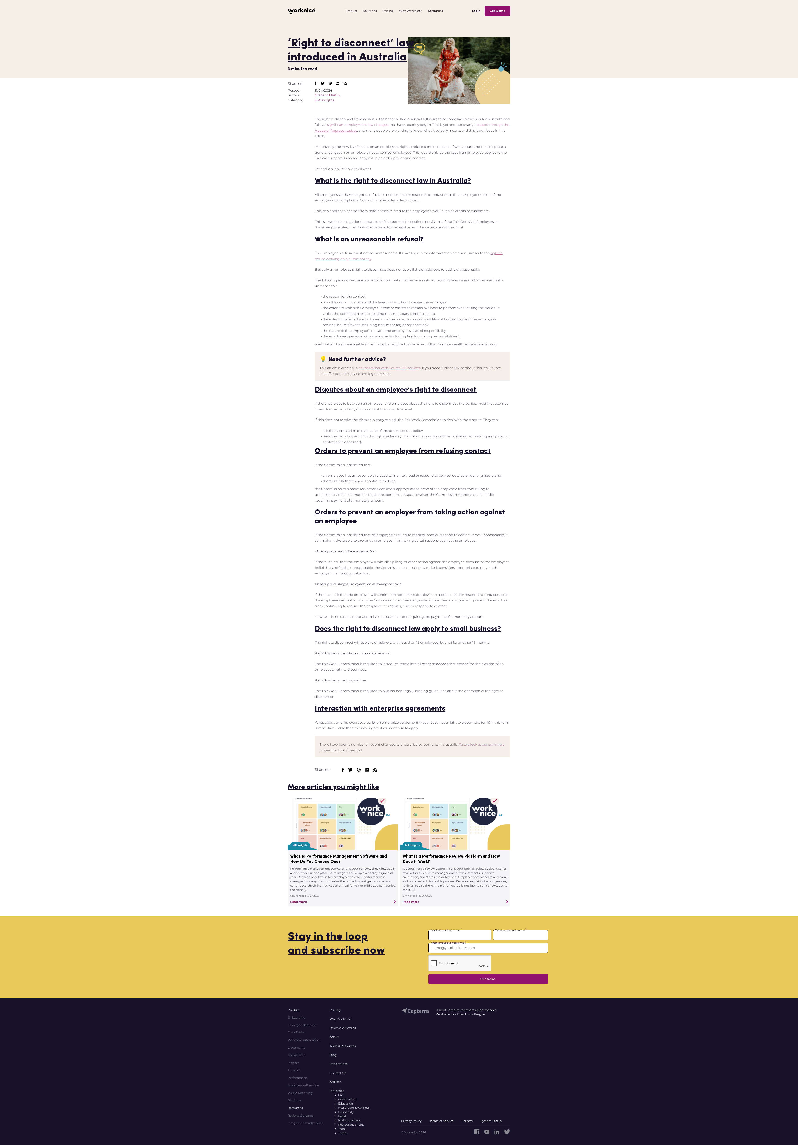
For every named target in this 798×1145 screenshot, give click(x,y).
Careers (467, 1121)
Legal (342, 1116)
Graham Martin (327, 95)
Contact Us (338, 1073)
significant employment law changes (358, 125)
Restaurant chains (351, 1125)
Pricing (335, 1010)
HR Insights (324, 100)
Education (345, 1103)
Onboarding (296, 1017)
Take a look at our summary (481, 744)
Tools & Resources (343, 1046)
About (334, 1037)
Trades (343, 1133)
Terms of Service (442, 1121)
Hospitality (346, 1112)
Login (476, 11)
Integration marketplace (305, 1123)
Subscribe (488, 979)
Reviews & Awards (343, 1028)
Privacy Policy (411, 1121)
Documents (296, 1047)
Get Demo (497, 11)
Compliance (296, 1055)
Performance (297, 1078)
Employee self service (303, 1085)
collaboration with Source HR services (390, 368)
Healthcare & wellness (354, 1107)
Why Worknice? (341, 1019)
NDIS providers (349, 1120)
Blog (333, 1055)
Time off (294, 1070)
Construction (347, 1099)
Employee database (302, 1025)
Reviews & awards (300, 1115)
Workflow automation (304, 1040)
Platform (294, 1100)
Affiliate (335, 1082)
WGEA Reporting (300, 1093)
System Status (491, 1121)
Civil (341, 1095)
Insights (293, 1063)
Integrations (339, 1064)
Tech (341, 1129)
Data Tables (296, 1032)
